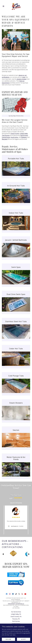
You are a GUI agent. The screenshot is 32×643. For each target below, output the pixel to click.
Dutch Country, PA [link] (16, 616)
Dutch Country (15, 133)
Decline (8, 639)
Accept (23, 639)
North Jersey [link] (16, 621)
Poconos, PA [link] (16, 619)
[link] (16, 6)
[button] (4, 6)
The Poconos (6, 135)
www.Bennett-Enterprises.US (16, 603)
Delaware (24, 137)
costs (23, 77)
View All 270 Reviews (16, 503)
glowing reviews (21, 79)
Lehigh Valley (24, 133)
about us (21, 75)
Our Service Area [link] (16, 612)
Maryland (4, 139)
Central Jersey (6, 137)
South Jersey (14, 137)
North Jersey (24, 135)
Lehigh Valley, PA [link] (16, 614)
